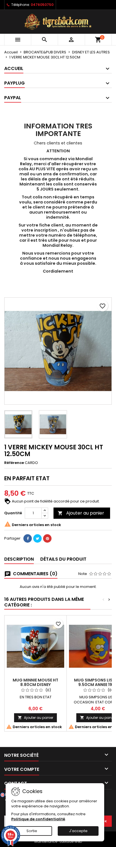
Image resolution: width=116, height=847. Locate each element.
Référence (14, 462)
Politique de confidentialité (38, 819)
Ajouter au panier (81, 513)
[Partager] (27, 538)
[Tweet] (37, 538)
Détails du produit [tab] (63, 559)
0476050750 (42, 4)
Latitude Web (71, 841)
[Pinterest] (47, 538)
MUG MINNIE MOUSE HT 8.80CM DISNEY (35, 682)
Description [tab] (19, 559)
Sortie (31, 831)
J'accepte (78, 831)
